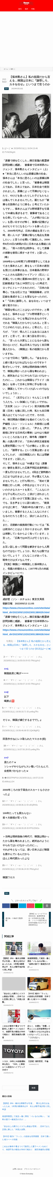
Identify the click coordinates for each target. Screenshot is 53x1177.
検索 (33, 1088)
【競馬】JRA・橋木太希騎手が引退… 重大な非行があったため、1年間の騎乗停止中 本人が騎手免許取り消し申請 (26, 1106)
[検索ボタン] (49, 3)
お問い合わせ (17, 1169)
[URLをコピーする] (47, 905)
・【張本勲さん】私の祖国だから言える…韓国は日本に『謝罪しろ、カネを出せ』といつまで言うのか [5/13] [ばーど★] (27, 645)
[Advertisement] (26, 39)
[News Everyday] (26, 3)
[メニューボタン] (3, 3)
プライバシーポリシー (32, 1169)
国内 (6, 88)
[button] (6, 905)
